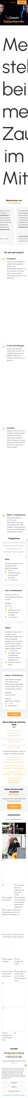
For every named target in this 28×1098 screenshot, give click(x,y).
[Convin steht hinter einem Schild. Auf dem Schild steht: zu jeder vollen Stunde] (14, 847)
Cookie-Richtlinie (6, 1095)
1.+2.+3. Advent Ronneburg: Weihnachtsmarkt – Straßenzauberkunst (14, 780)
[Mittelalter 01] (20, 1037)
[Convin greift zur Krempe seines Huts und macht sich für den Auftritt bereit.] (20, 976)
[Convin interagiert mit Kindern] (20, 963)
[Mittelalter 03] (8, 890)
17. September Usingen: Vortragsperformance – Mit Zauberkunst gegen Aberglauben (14, 760)
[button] (25, 1065)
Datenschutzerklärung (15, 1095)
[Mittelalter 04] (14, 994)
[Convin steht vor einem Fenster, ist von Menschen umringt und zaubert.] (14, 945)
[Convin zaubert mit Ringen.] (8, 963)
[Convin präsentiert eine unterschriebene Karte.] (8, 1037)
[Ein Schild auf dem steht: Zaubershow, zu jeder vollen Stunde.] (20, 890)
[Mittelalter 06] (8, 828)
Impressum (22, 1095)
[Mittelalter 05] (14, 871)
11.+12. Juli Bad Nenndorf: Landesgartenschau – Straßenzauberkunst (14, 733)
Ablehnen (14, 1087)
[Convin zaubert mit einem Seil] (20, 828)
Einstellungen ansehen (14, 1091)
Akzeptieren (14, 1082)
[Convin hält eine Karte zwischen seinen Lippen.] (8, 976)
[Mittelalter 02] (14, 1019)
